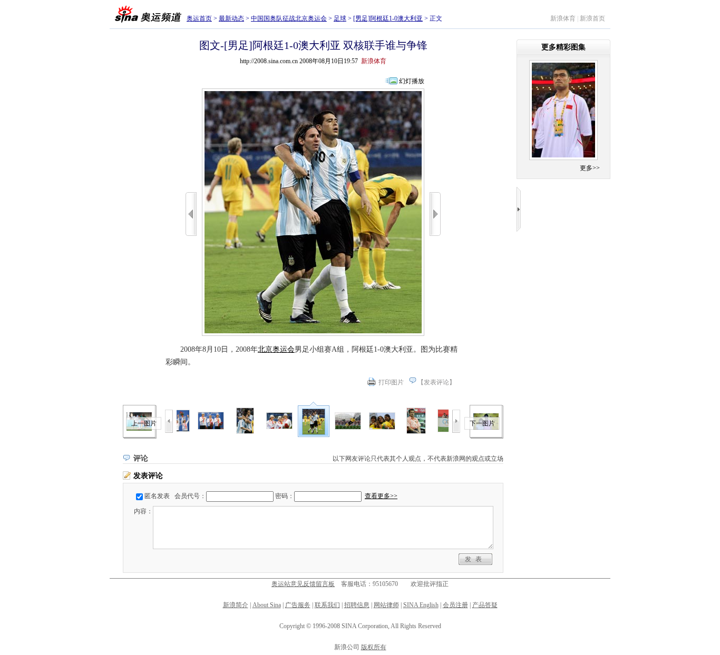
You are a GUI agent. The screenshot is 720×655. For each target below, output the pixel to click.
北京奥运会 (276, 349)
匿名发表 (157, 496)
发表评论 (436, 382)
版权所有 (373, 647)
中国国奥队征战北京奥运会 (289, 18)
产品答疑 (485, 605)
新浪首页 (592, 18)
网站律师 (386, 605)
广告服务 (297, 605)
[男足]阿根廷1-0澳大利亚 (388, 18)
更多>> (590, 168)
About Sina (266, 605)
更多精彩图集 (563, 47)
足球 (340, 18)
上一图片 (144, 423)
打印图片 (391, 382)
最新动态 (231, 18)
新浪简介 (235, 605)
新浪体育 (563, 18)
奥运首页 (199, 18)
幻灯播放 (411, 81)
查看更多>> (381, 496)
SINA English (421, 605)
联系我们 (327, 605)
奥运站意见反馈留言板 (303, 584)
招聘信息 (356, 605)
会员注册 (455, 605)
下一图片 (482, 423)
